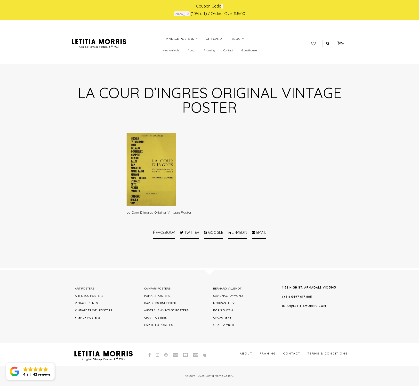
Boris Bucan (223, 310)
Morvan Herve (224, 303)
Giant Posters (155, 317)
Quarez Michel (224, 325)
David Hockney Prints (161, 303)
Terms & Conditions (327, 353)
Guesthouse (249, 50)
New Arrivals (170, 50)
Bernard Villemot (227, 288)
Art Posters (85, 288)
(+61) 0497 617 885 (297, 296)
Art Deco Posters (89, 296)
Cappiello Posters (158, 325)
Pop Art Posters (157, 296)
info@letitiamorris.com (304, 306)
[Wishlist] (313, 43)
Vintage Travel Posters (93, 310)
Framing (209, 50)
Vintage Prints (86, 303)
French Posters (88, 317)
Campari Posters (157, 288)
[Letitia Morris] (99, 43)
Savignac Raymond (228, 296)
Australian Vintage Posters (166, 310)
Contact (228, 50)
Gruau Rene (222, 317)
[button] (30, 371)
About (191, 50)
